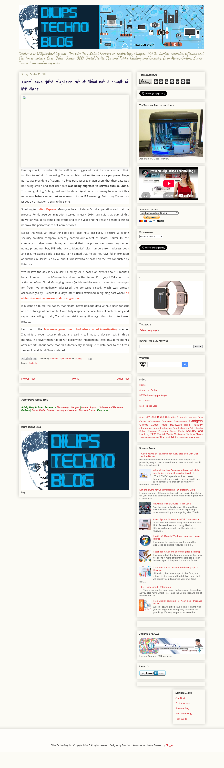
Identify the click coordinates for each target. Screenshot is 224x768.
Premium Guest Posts (171, 431)
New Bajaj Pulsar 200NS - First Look (172, 503)
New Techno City (181, 428)
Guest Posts (159, 424)
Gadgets (33, 363)
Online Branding (196, 428)
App (141, 417)
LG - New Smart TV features (156, 587)
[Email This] (22, 358)
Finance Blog (182, 708)
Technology (63, 407)
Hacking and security (66, 410)
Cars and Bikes (154, 417)
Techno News (194, 434)
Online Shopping (147, 431)
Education (167, 421)
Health (187, 425)
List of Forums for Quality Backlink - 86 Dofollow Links (167, 489)
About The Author (148, 390)
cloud (190, 417)
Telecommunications (149, 438)
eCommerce (154, 421)
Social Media (38, 410)
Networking (167, 428)
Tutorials (183, 437)
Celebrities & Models (176, 417)
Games (50, 410)
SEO (153, 434)
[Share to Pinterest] (35, 358)
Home (75, 378)
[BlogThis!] (26, 358)
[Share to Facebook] (32, 358)
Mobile (84, 407)
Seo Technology (183, 713)
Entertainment (180, 421)
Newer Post (28, 378)
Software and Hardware (111, 407)
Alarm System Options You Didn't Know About (176, 519)
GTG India (144, 400)
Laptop (93, 407)
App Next (180, 698)
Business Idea (182, 703)
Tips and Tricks (87, 410)
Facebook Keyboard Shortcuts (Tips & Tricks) (176, 551)
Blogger (169, 745)
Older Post (123, 378)
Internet (157, 428)
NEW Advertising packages (153, 395)
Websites (194, 437)
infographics (145, 428)
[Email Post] (89, 358)
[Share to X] (29, 358)
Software (179, 434)
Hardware (176, 424)
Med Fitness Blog (148, 405)
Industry (198, 424)
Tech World (181, 719)
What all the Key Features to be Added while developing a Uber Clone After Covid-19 (176, 471)
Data (195, 417)
